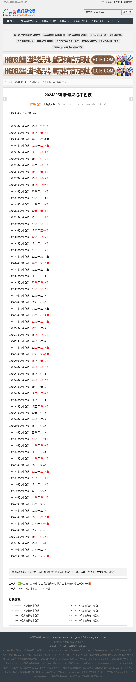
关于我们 (63, 646)
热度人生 (50, 104)
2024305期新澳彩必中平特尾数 (34, 588)
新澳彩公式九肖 (81, 21)
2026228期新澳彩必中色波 (85, 620)
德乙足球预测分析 (98, 35)
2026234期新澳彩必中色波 (85, 605)
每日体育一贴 (113, 21)
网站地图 (83, 646)
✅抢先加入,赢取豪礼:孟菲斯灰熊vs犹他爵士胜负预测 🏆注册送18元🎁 (54, 583)
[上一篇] (5, 99)
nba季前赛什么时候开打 (54, 35)
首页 (12, 21)
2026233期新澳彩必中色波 (25, 610)
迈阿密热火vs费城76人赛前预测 (68, 47)
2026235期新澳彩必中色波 (25, 605)
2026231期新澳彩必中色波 (25, 615)
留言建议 (73, 646)
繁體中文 (128, 2)
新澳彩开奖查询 (113, 2)
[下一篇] (131, 99)
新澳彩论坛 (69, 642)
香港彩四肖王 (97, 21)
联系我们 (53, 646)
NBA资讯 (9, 27)
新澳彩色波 (35, 82)
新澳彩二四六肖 (31, 21)
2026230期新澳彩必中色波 (85, 615)
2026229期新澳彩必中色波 (25, 620)
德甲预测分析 (116, 35)
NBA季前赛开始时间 (77, 35)
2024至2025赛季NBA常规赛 (27, 35)
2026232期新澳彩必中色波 (85, 610)
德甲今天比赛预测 (45, 41)
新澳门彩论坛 (21, 82)
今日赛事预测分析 (26, 41)
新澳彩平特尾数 (49, 21)
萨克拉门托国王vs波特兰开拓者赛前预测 (100, 41)
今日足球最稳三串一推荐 (68, 41)
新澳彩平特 (65, 21)
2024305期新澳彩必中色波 (55, 82)
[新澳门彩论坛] (19, 15)
